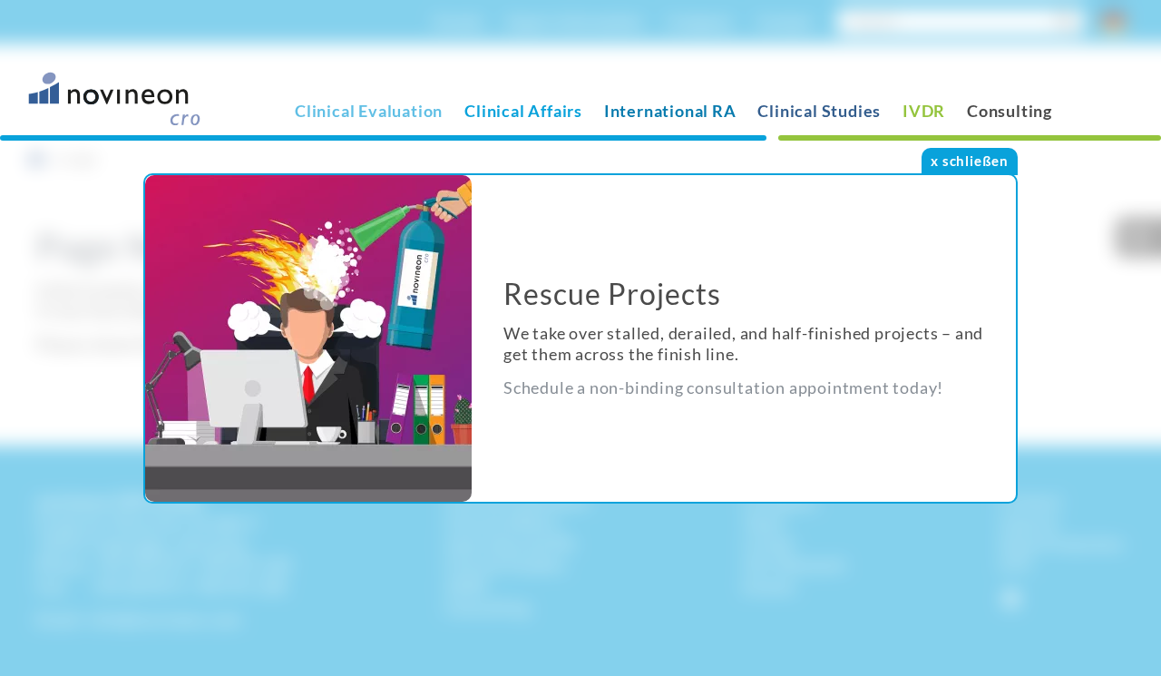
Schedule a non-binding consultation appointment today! (723, 387)
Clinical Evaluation (369, 111)
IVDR (923, 111)
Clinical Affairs (523, 111)
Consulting (1009, 111)
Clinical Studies (819, 111)
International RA (670, 111)
